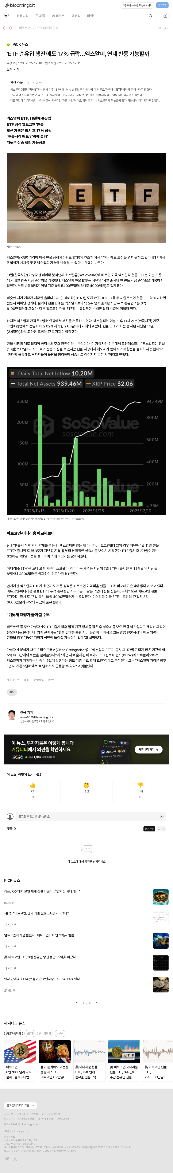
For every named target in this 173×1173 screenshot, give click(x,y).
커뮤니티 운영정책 (51, 1114)
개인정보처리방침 (25, 1119)
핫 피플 (40, 16)
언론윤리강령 (63, 1119)
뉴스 (7, 16)
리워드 (91, 16)
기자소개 (21, 1114)
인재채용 (34, 1114)
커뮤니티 (23, 16)
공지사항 (8, 1114)
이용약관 (8, 1119)
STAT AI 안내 (36, 83)
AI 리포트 (58, 16)
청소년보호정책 (45, 1119)
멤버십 (76, 16)
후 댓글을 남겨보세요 (34, 816)
